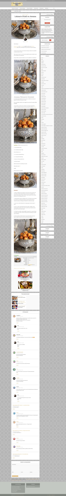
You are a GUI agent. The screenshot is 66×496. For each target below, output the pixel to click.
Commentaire (14, 464)
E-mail (22, 472)
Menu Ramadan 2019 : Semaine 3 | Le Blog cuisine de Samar (21, 430)
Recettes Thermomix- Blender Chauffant (21, 0)
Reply (18, 331)
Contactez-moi (15, 0)
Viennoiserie (36, 8)
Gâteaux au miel (16, 268)
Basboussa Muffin (20, 303)
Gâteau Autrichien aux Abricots (45, 47)
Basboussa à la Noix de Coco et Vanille (21, 307)
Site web (31, 472)
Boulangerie (41, 8)
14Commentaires (23, 18)
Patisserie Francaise (15, 8)
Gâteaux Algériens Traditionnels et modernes (21, 302)
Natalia (17, 421)
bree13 (17, 438)
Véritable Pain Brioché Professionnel (45, 49)
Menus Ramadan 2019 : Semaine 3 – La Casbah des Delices (21, 405)
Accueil (12, 0)
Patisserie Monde (22, 8)
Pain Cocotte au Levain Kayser (45, 45)
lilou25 (17, 412)
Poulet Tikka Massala (44, 51)
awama (21, 46)
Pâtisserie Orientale (25, 14)
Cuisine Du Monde (29, 8)
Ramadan (46, 8)
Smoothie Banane (14, 491)
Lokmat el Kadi (16, 46)
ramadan (21, 268)
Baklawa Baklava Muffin (21, 297)
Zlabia (24, 268)
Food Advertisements (48, 14)
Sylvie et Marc (18, 446)
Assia (27, 18)
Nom (13, 472)
